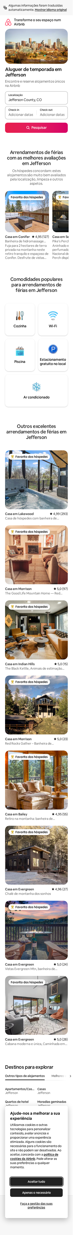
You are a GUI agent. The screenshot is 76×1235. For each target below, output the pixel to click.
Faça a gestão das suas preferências (36, 1205)
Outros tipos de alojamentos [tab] (25, 1076)
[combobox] (36, 99)
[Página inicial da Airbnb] (8, 22)
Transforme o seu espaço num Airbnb (37, 22)
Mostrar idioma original (51, 10)
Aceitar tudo (36, 1182)
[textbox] (20, 114)
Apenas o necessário (36, 1193)
